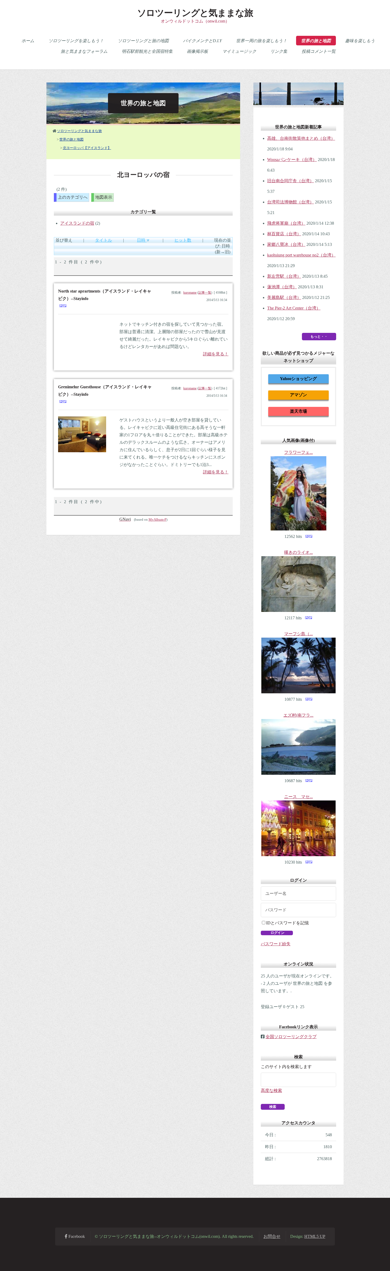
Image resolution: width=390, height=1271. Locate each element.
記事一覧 (204, 292)
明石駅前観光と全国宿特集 (147, 51)
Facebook (76, 1236)
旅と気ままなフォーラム (84, 51)
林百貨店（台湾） (284, 234)
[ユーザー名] (298, 893)
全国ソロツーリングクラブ (291, 1036)
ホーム (27, 40)
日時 (141, 240)
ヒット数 (182, 240)
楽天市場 (298, 411)
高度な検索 (271, 1090)
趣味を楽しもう (360, 40)
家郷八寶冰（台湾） (286, 244)
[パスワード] (298, 910)
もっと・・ (319, 336)
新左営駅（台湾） (284, 276)
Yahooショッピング (298, 378)
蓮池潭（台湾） (282, 287)
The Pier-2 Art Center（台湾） (293, 308)
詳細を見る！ (215, 354)
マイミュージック (239, 51)
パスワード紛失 (276, 944)
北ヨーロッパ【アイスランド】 (87, 148)
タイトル (103, 240)
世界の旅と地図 (316, 40)
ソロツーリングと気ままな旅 (195, 13)
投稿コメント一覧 (319, 51)
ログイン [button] (277, 933)
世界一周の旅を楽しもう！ (261, 40)
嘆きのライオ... (298, 552)
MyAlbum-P (157, 519)
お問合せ (271, 1236)
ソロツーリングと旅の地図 (143, 40)
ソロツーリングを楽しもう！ (76, 40)
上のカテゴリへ (73, 197)
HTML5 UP (314, 1236)
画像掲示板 (197, 51)
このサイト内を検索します (286, 1066)
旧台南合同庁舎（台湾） (290, 181)
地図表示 (103, 197)
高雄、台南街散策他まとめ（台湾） (301, 138)
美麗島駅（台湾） (284, 297)
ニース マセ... (298, 796)
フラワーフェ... (298, 452)
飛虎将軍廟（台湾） (286, 223)
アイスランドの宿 (77, 223)
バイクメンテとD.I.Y (202, 40)
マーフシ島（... (298, 634)
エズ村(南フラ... (298, 715)
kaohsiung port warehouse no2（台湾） (301, 255)
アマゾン (298, 395)
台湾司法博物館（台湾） (290, 202)
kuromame (190, 292)
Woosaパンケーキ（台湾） (292, 159)
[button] (273, 1107)
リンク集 (278, 51)
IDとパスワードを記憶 (287, 923)
